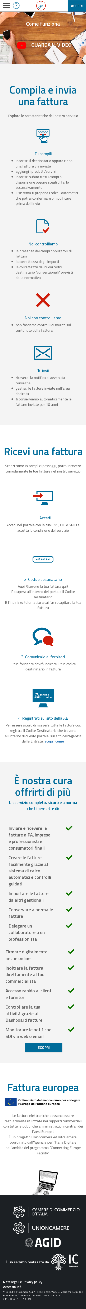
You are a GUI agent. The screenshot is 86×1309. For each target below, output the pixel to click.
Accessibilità (12, 1286)
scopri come (54, 741)
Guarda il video (51, 45)
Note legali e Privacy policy (22, 1281)
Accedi (77, 6)
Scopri (44, 1047)
